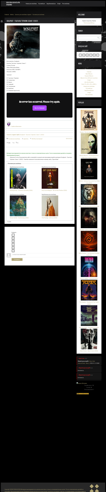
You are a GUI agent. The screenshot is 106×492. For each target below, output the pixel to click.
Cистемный (39, 138)
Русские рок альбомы (38, 14)
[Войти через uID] (13, 235)
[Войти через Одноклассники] (13, 250)
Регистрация (87, 23)
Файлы (12, 14)
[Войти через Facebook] (13, 241)
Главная (7, 14)
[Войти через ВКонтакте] (13, 238)
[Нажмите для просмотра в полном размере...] (23, 58)
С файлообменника (16, 126)
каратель (25, 138)
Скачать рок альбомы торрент (23, 14)
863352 (34, 138)
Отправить (17, 259)
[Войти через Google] (13, 247)
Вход (93, 23)
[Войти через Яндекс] (13, 244)
